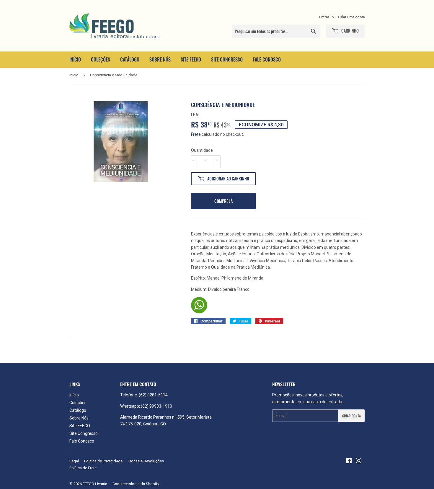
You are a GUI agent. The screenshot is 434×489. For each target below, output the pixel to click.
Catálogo (129, 59)
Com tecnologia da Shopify (135, 484)
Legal (74, 461)
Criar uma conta (351, 17)
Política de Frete (83, 468)
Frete (196, 134)
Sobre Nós (160, 59)
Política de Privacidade (103, 461)
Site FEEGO (191, 59)
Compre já (223, 201)
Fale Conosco (267, 59)
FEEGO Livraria (95, 484)
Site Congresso (227, 59)
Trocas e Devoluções (146, 461)
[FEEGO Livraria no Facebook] (349, 461)
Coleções (100, 59)
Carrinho (349, 31)
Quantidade (202, 150)
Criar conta (351, 415)
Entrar (324, 17)
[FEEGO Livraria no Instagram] (359, 461)
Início (75, 59)
